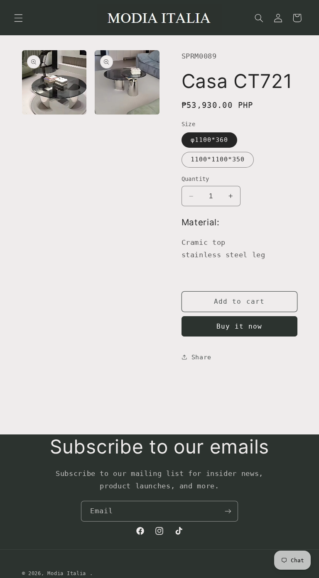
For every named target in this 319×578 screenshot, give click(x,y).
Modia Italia (66, 573)
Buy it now (239, 326)
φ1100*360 (209, 139)
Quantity (195, 179)
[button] (18, 17)
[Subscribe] (228, 511)
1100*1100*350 (218, 159)
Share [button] (201, 357)
